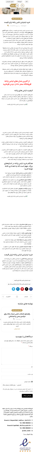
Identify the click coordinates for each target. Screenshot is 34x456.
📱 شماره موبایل (28, 382)
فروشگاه (20, 1)
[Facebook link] (31, 289)
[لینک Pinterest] (22, 289)
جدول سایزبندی (9, 1)
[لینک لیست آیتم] (17, 423)
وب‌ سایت (30, 374)
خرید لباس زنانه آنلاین (27, 259)
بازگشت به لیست (17, 296)
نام (32, 367)
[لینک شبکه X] (26, 289)
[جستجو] (22, 5)
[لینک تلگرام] (13, 289)
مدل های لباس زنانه (13, 81)
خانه (27, 1)
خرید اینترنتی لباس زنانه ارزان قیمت (22, 280)
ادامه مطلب (17, 329)
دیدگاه (31, 346)
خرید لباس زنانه (15, 18)
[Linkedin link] (18, 289)
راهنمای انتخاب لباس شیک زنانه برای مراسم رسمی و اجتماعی (17, 315)
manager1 (23, 26)
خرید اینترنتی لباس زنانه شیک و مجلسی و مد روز (19, 284)
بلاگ (21, 18)
